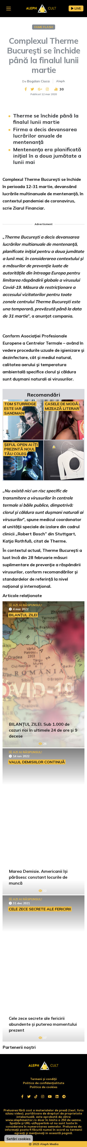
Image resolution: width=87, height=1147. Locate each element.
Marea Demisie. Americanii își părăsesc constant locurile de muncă (38, 877)
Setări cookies (19, 1139)
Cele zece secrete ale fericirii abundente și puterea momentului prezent (43, 1024)
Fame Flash (43, 27)
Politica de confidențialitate (43, 1083)
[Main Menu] (9, 8)
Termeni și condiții (43, 1078)
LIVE (78, 8)
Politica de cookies (43, 1087)
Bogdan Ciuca (38, 81)
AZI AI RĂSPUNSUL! (27, 605)
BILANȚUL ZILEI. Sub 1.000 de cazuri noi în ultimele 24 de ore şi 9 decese (43, 730)
